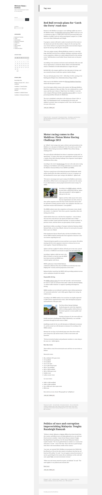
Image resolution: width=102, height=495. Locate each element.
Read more (46, 466)
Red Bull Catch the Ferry (63, 32)
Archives (16, 26)
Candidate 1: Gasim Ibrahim (20, 86)
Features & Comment (19, 41)
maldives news (51, 406)
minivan (63, 406)
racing (69, 407)
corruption (71, 479)
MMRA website (72, 188)
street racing (74, 407)
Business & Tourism (18, 37)
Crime (15, 38)
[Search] (27, 19)
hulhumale (75, 405)
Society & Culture (18, 48)
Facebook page (61, 164)
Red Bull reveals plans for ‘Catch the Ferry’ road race (62, 24)
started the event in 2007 (68, 93)
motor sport (74, 406)
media (59, 406)
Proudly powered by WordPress (51, 492)
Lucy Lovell (55, 117)
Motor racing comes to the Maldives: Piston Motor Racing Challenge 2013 (61, 137)
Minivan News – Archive (20, 7)
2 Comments (47, 120)
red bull (72, 118)
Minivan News (56, 479)
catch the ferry (76, 117)
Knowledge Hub (18, 80)
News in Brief (17, 45)
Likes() (46, 107)
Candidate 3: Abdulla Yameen (21, 92)
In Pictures (16, 42)
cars (72, 405)
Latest (15, 44)
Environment (17, 40)
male (66, 118)
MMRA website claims (52, 280)
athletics (71, 117)
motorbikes (46, 407)
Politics (16, 47)
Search (16, 17)
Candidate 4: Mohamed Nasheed (21, 95)
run (75, 118)
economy (77, 479)
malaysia (46, 480)
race (69, 118)
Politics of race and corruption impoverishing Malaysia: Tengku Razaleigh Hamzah (62, 426)
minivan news (68, 406)
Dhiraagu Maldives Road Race (73, 81)
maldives (63, 118)
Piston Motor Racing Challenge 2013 (57, 407)
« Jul (17, 71)
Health (58, 118)
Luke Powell (56, 405)
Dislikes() (51, 107)
